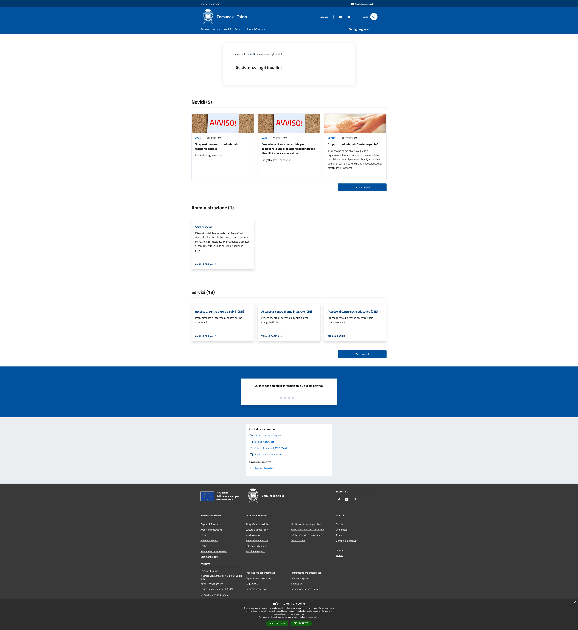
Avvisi (198, 138)
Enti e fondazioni (209, 540)
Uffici (203, 535)
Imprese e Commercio (257, 540)
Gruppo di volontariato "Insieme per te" (353, 144)
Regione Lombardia (210, 4)
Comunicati (342, 529)
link (317, 617)
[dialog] (289, 614)
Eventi (339, 555)
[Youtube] (340, 17)
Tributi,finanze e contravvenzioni (307, 529)
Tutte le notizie (362, 187)
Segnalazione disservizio (258, 578)
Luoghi (339, 550)
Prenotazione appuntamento (260, 572)
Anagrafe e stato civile (257, 524)
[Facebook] (332, 17)
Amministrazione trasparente (306, 572)
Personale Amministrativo (213, 551)
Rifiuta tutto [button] (301, 623)
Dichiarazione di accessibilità (305, 589)
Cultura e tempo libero (257, 529)
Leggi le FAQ (252, 583)
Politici (203, 546)
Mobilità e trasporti (255, 551)
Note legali (296, 583)
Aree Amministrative (211, 529)
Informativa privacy (301, 578)
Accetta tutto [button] (277, 623)
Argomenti (249, 54)
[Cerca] (374, 16)
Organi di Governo (209, 524)
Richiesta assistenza (256, 589)
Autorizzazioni (298, 540)
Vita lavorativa (253, 535)
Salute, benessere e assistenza (306, 535)
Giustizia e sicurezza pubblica (306, 524)
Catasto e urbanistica (256, 546)
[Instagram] (347, 17)
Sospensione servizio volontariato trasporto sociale (217, 146)
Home (237, 54)
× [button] (574, 602)
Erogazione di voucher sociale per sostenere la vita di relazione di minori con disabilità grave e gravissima (288, 148)
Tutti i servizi (362, 354)
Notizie (331, 138)
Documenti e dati (209, 557)
